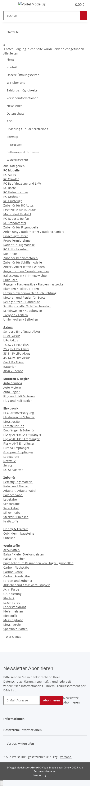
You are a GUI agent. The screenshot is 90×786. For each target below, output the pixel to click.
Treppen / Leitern (15, 315)
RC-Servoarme (13, 470)
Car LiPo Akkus (13, 362)
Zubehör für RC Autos (18, 205)
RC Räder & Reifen (16, 219)
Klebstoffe (10, 616)
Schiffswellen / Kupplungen (22, 311)
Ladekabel (10, 499)
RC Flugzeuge (12, 201)
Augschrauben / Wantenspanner (26, 271)
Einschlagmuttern (15, 236)
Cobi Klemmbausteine (18, 533)
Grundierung (12, 594)
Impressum (15, 144)
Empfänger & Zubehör (19, 430)
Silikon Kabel (12, 513)
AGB (10, 121)
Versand (66, 757)
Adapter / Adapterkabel (19, 491)
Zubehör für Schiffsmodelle (22, 262)
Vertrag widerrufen (20, 743)
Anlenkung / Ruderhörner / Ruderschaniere (33, 232)
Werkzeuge (13, 637)
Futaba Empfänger (16, 448)
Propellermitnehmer (17, 240)
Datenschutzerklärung (19, 681)
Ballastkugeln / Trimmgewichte (25, 276)
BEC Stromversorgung (18, 413)
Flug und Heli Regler (17, 401)
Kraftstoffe (10, 521)
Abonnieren (51, 700)
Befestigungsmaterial (18, 482)
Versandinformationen (22, 98)
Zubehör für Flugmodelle (20, 227)
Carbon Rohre (13, 572)
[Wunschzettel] (69, 4)
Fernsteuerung (13, 426)
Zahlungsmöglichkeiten (23, 90)
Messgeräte (11, 421)
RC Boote (9, 188)
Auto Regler (11, 392)
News (10, 59)
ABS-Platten (11, 550)
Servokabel (11, 508)
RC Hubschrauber (15, 192)
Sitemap (12, 137)
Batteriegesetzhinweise (23, 152)
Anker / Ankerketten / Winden (24, 267)
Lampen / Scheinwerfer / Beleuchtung (30, 293)
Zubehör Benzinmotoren (20, 258)
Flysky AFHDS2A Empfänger (22, 435)
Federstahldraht (14, 607)
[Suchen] (83, 15)
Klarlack (8, 598)
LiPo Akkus (10, 340)
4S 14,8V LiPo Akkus (16, 358)
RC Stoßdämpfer (14, 223)
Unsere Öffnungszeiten (23, 75)
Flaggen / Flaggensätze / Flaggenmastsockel (33, 284)
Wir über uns (16, 83)
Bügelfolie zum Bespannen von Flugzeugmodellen (38, 563)
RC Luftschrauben (15, 249)
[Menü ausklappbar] (8, 5)
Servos (8, 465)
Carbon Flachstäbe (16, 567)
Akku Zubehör (13, 371)
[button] (65, 4)
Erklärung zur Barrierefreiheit (27, 129)
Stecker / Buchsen (15, 517)
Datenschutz (15, 113)
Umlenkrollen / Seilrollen (20, 319)
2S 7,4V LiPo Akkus (16, 349)
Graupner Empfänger (18, 452)
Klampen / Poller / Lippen (21, 289)
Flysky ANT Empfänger (19, 443)
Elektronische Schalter (19, 417)
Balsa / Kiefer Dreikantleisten (23, 554)
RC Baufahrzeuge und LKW (22, 183)
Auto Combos (12, 383)
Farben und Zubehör (17, 581)
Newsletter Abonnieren (71, 700)
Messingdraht (13, 620)
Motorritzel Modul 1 (17, 214)
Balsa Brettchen (14, 559)
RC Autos (9, 175)
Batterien (9, 367)
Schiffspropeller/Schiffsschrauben (27, 306)
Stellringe (10, 254)
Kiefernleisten (13, 611)
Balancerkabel (13, 495)
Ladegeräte (11, 457)
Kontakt (12, 67)
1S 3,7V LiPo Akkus (16, 345)
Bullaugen (10, 280)
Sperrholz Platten (15, 629)
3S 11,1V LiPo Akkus (16, 353)
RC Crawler (11, 179)
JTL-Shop (52, 775)
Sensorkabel (12, 504)
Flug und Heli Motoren (19, 396)
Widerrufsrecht (17, 160)
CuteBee (9, 538)
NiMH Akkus (11, 336)
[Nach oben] (1, 783)
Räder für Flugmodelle (19, 245)
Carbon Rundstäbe (16, 576)
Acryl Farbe (11, 589)
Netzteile (9, 461)
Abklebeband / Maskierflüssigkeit (26, 585)
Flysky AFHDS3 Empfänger (21, 439)
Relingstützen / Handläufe (21, 302)
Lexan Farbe (11, 603)
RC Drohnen (11, 197)
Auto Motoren (13, 387)
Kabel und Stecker (16, 486)
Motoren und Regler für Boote (24, 297)
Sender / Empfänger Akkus (22, 331)
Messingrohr (12, 624)
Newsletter (14, 106)
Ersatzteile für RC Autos (19, 210)
